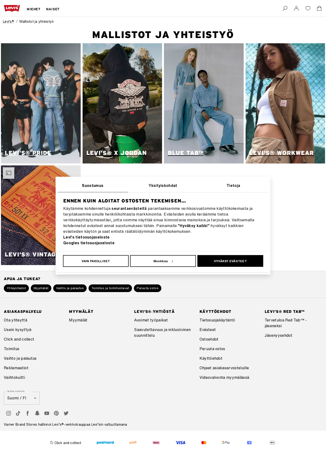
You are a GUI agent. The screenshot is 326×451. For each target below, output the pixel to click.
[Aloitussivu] (12, 8)
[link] (296, 8)
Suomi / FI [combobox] (16, 398)
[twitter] (66, 413)
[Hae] (285, 8)
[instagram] (8, 413)
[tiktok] (18, 413)
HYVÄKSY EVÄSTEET (230, 261)
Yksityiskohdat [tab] (163, 185)
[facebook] (27, 413)
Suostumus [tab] (92, 185)
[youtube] (47, 413)
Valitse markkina (16, 391)
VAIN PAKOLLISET (96, 261)
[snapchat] (37, 413)
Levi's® (8, 21)
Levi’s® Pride (28, 153)
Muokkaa (160, 261)
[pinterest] (56, 413)
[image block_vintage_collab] (41, 215)
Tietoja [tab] (233, 185)
